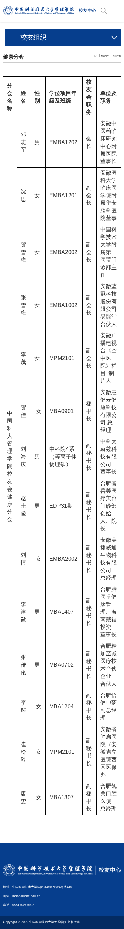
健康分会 (117, 55)
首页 (95, 55)
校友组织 (105, 55)
